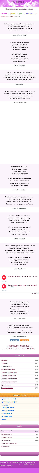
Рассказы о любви (6, 437)
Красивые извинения (7, 388)
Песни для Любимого (8, 407)
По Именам (6, 405)
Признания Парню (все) (9, 399)
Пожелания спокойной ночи (9, 378)
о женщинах (30, 14)
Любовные (4, 360)
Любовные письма (6, 434)
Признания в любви (6, 366)
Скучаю (4, 419)
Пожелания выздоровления (9, 381)
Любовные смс (5, 446)
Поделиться (25, 340)
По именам (4, 363)
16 (33, 349)
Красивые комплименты (8, 369)
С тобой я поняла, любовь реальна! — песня (22, 276)
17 (35, 349)
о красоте (12, 14)
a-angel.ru (9, 465)
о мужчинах (20, 14)
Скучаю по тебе (5, 385)
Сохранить (15, 340)
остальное (34, 293)
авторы (32, 464)
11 (20, 349)
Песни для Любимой (8, 410)
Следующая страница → (19, 346)
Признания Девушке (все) (9, 402)
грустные (18, 16)
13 (25, 349)
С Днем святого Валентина (8, 443)
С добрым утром (7, 413)
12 (23, 349)
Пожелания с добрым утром (9, 372)
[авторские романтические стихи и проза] (18, 2)
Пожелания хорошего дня (8, 375)
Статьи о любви (5, 440)
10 (18, 349)
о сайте (26, 464)
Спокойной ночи (7, 416)
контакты (2, 465)
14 (28, 349)
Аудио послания (19, 395)
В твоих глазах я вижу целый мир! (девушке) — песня (22, 286)
